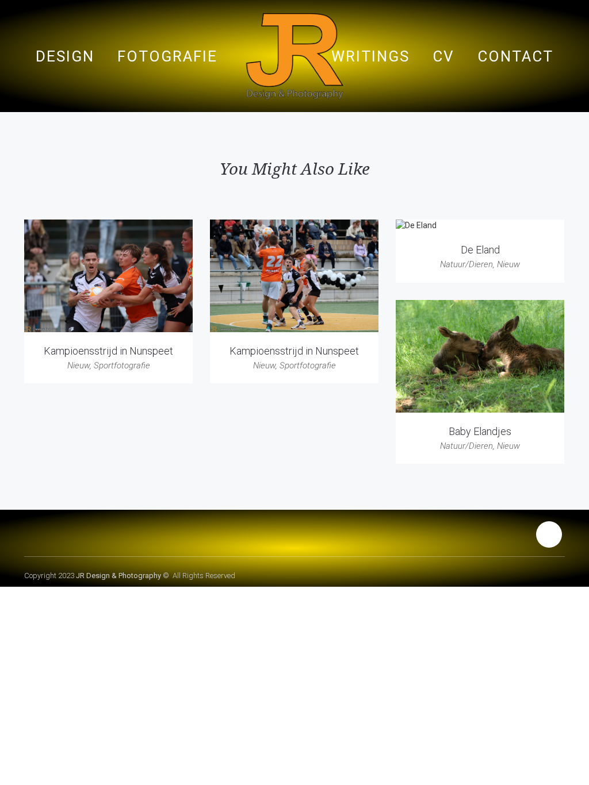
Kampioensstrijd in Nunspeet (108, 351)
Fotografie (167, 56)
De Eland (480, 250)
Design (65, 56)
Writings (370, 56)
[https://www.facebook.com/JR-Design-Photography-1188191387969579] (549, 535)
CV (443, 56)
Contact (515, 56)
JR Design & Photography (118, 575)
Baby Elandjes (480, 431)
